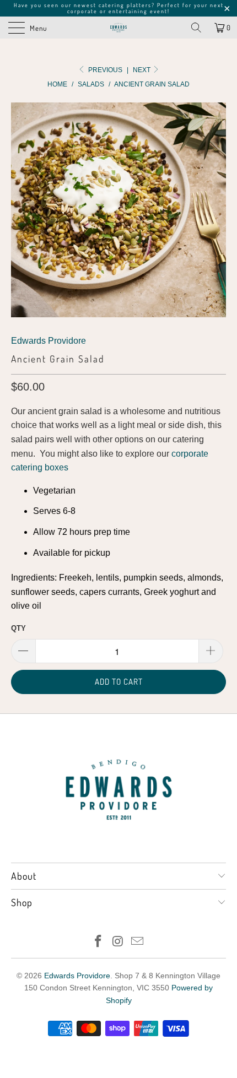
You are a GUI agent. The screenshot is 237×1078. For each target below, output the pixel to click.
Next (142, 70)
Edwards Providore (48, 340)
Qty (18, 628)
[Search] (196, 28)
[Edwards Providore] (119, 28)
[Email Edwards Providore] (138, 942)
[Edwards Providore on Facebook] (98, 942)
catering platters (125, 5)
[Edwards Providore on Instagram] (118, 942)
